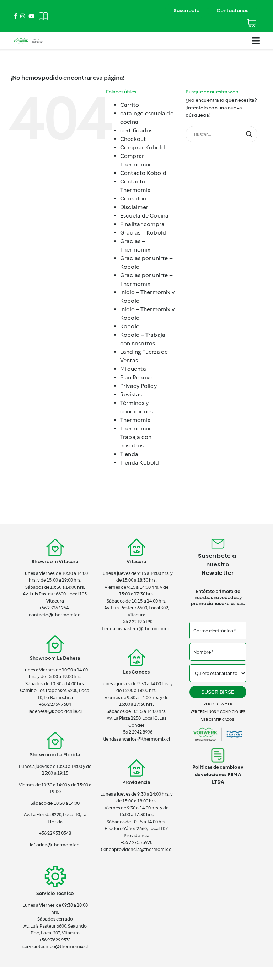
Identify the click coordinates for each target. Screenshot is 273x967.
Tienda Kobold (139, 462)
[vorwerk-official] (28, 38)
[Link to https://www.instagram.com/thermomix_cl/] (22, 16)
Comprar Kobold (142, 147)
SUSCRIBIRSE (217, 692)
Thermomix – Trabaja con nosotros (137, 437)
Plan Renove (136, 377)
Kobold (130, 326)
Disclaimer (134, 207)
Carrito (129, 104)
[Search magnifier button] (249, 134)
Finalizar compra (142, 224)
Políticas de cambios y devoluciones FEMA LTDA (218, 774)
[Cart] (251, 20)
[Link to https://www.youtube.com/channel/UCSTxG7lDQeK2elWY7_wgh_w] (31, 16)
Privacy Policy (138, 386)
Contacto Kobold (143, 173)
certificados (136, 130)
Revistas (131, 394)
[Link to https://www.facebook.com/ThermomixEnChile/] (15, 16)
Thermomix (135, 420)
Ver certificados (217, 719)
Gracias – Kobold (143, 232)
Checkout (133, 139)
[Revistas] (43, 12)
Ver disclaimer (218, 704)
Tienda (129, 454)
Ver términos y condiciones (218, 711)
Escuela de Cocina (144, 215)
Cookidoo (133, 198)
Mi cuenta (133, 369)
